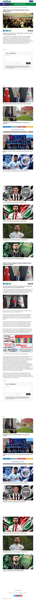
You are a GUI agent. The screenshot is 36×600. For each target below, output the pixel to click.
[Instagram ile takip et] (17, 596)
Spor (8, 7)
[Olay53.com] (7, 1)
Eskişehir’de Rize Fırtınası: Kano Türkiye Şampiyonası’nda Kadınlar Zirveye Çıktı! (19, 4)
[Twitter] (5, 30)
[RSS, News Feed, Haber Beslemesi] (21, 596)
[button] (28, 30)
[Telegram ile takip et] (19, 596)
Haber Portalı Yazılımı (7, 598)
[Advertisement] (18, 77)
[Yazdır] (10, 30)
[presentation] (6, 4)
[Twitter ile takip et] (15, 596)
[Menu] (30, 1)
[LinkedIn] (7, 30)
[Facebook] (3, 30)
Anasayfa (5, 7)
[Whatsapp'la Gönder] (8, 30)
